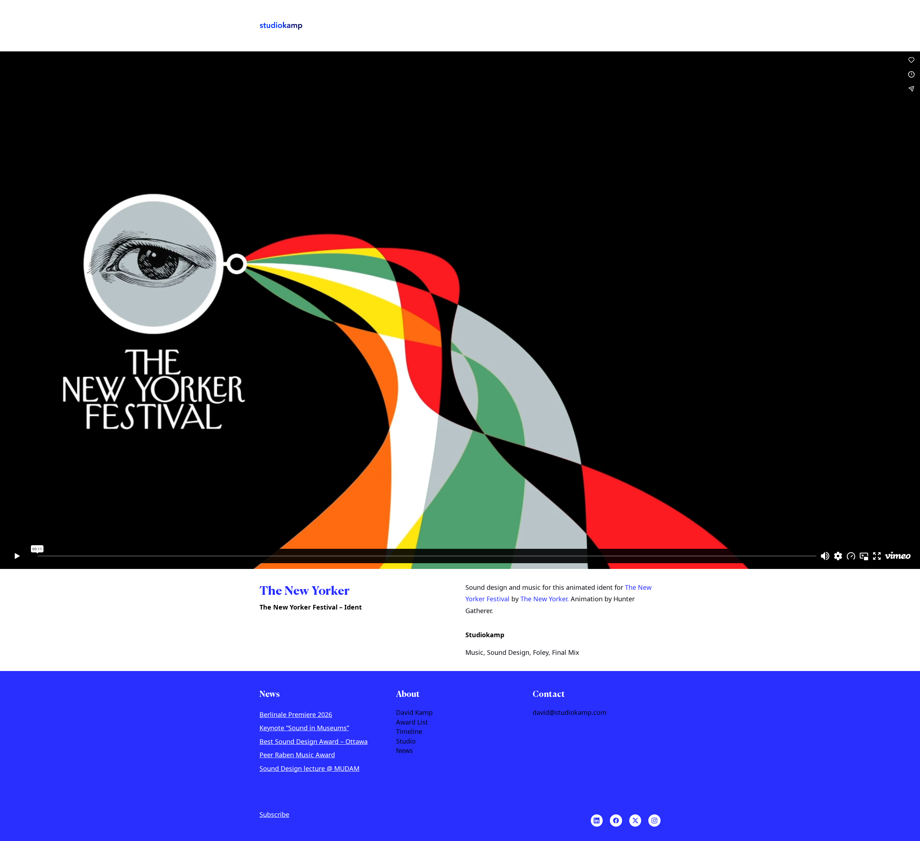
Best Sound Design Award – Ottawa (313, 741)
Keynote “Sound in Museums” (304, 727)
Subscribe (274, 814)
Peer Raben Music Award (297, 754)
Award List (412, 722)
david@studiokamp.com (570, 713)
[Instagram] (654, 820)
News (404, 751)
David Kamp (414, 713)
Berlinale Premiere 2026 (295, 714)
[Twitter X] (635, 820)
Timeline (409, 732)
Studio (406, 741)
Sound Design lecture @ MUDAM (309, 768)
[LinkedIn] (597, 820)
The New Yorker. (544, 598)
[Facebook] (616, 820)
